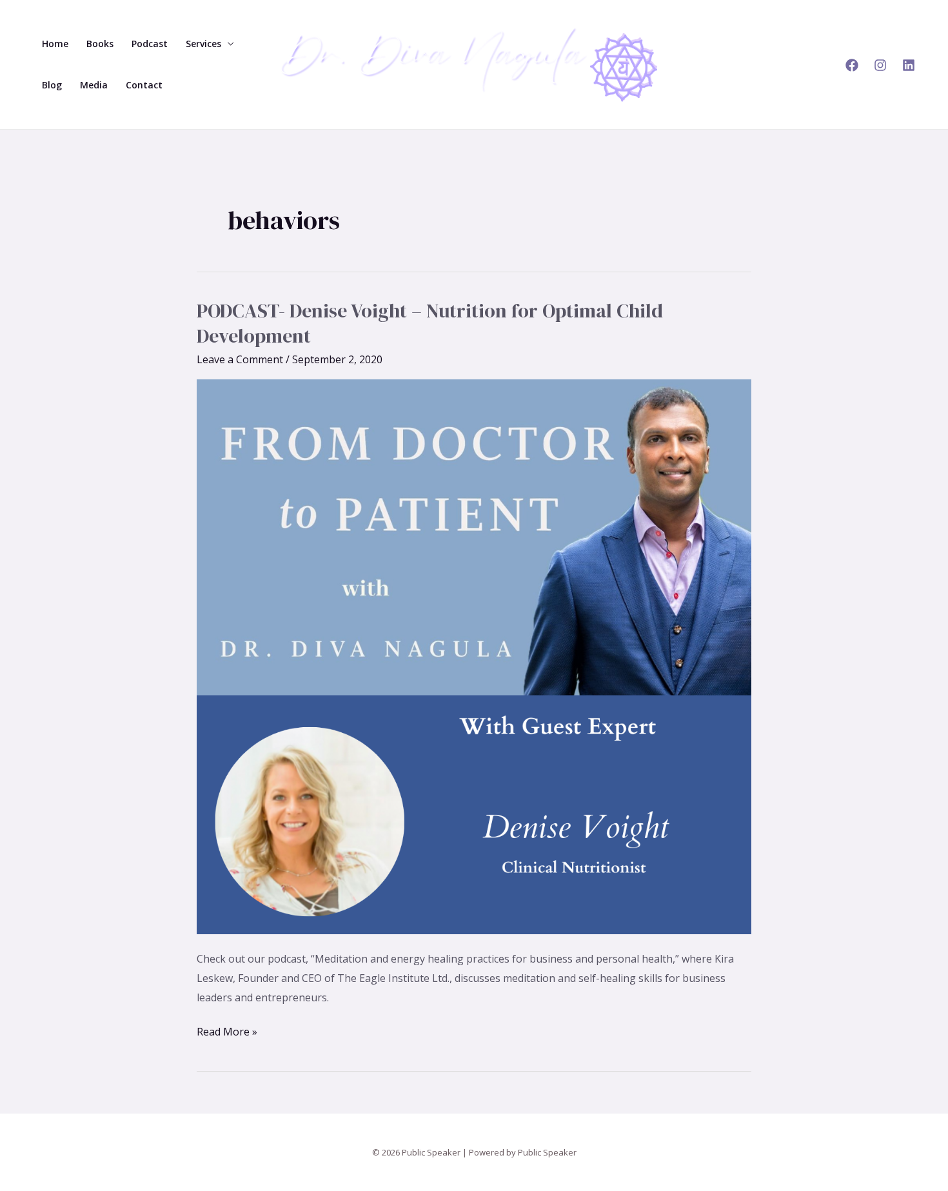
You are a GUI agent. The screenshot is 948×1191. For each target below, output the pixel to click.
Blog (52, 85)
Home (55, 43)
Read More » (227, 1031)
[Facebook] (851, 65)
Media (94, 85)
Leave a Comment (240, 359)
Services (203, 43)
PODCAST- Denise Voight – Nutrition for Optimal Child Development (430, 323)
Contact (144, 85)
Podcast (150, 43)
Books (100, 43)
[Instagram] (880, 65)
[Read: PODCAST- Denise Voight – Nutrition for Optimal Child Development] (474, 656)
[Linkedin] (908, 65)
